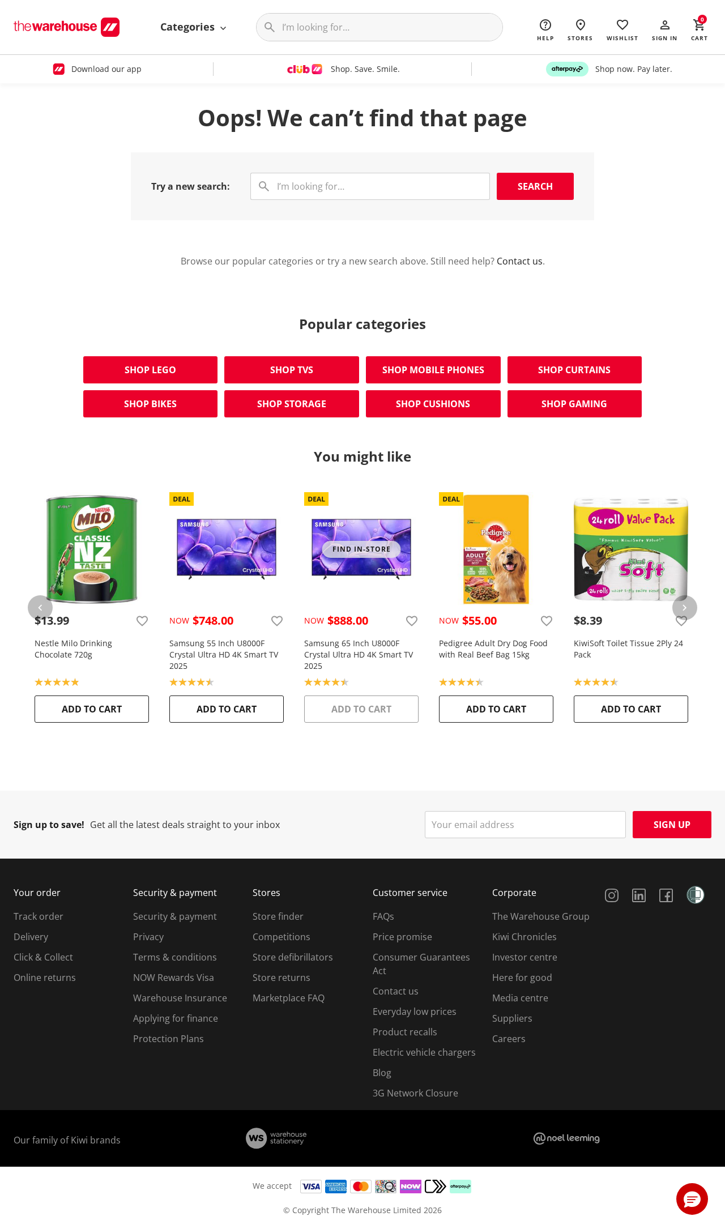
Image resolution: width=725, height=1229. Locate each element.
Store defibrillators (293, 957)
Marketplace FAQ (289, 998)
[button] (664, 29)
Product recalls (405, 1032)
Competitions (281, 937)
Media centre (520, 998)
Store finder (278, 916)
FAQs (383, 916)
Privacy (148, 937)
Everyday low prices (415, 1011)
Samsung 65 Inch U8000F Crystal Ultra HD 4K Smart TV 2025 (358, 654)
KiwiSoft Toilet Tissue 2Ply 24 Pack (628, 649)
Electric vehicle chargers (424, 1052)
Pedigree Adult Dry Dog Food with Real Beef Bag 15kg (493, 649)
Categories (189, 26)
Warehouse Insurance (180, 998)
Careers (509, 1038)
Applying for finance (175, 1018)
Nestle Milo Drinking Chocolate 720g (73, 649)
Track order (38, 916)
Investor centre (524, 957)
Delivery (31, 937)
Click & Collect (43, 957)
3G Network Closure (415, 1093)
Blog (382, 1072)
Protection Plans (168, 1038)
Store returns (281, 977)
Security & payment (175, 916)
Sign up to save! (49, 824)
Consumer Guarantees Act (421, 964)
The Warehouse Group (541, 916)
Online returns (45, 977)
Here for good (522, 977)
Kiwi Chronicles (524, 937)
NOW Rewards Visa (173, 977)
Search (535, 186)
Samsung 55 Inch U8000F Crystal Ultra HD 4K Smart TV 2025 (223, 654)
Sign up (672, 824)
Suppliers (512, 1018)
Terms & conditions (175, 957)
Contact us (520, 261)
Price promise (402, 937)
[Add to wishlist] (142, 620)
